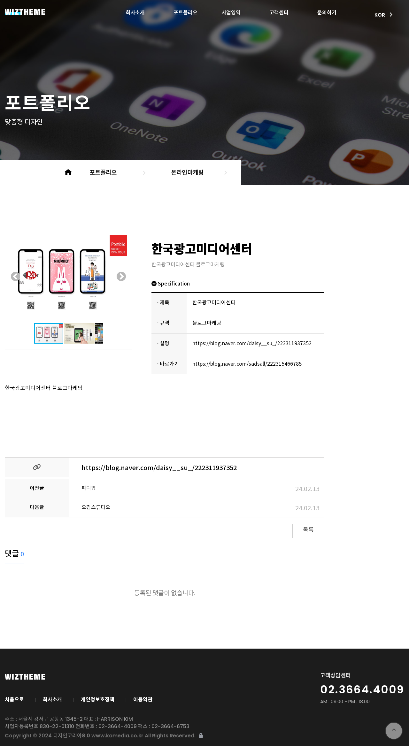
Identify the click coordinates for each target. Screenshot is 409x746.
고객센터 (279, 10)
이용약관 (142, 700)
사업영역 (231, 10)
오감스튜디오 (95, 507)
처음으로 (14, 700)
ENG (378, 37)
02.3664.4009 (362, 689)
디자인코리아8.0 (41, 12)
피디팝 (88, 488)
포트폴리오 (185, 10)
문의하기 (326, 10)
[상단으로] (394, 731)
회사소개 (135, 10)
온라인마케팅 (187, 172)
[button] (16, 276)
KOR (378, 28)
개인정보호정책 (97, 700)
